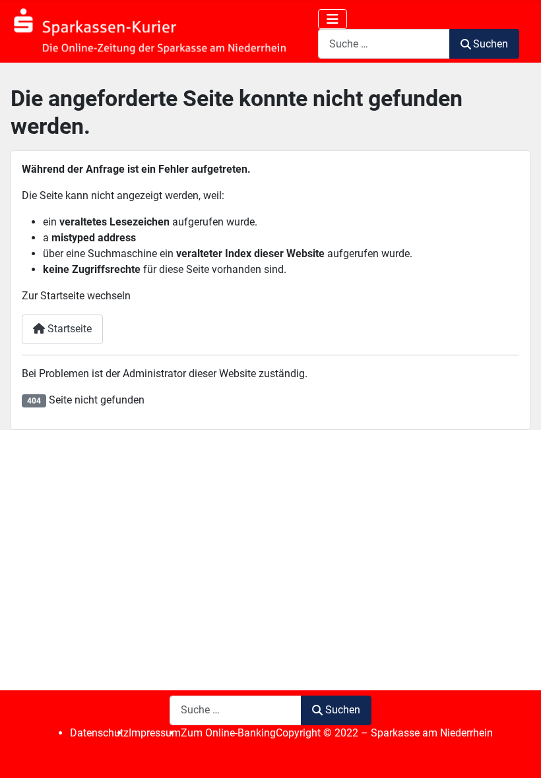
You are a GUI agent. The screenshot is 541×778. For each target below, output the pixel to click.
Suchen (490, 44)
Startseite (68, 328)
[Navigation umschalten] (332, 19)
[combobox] (384, 44)
